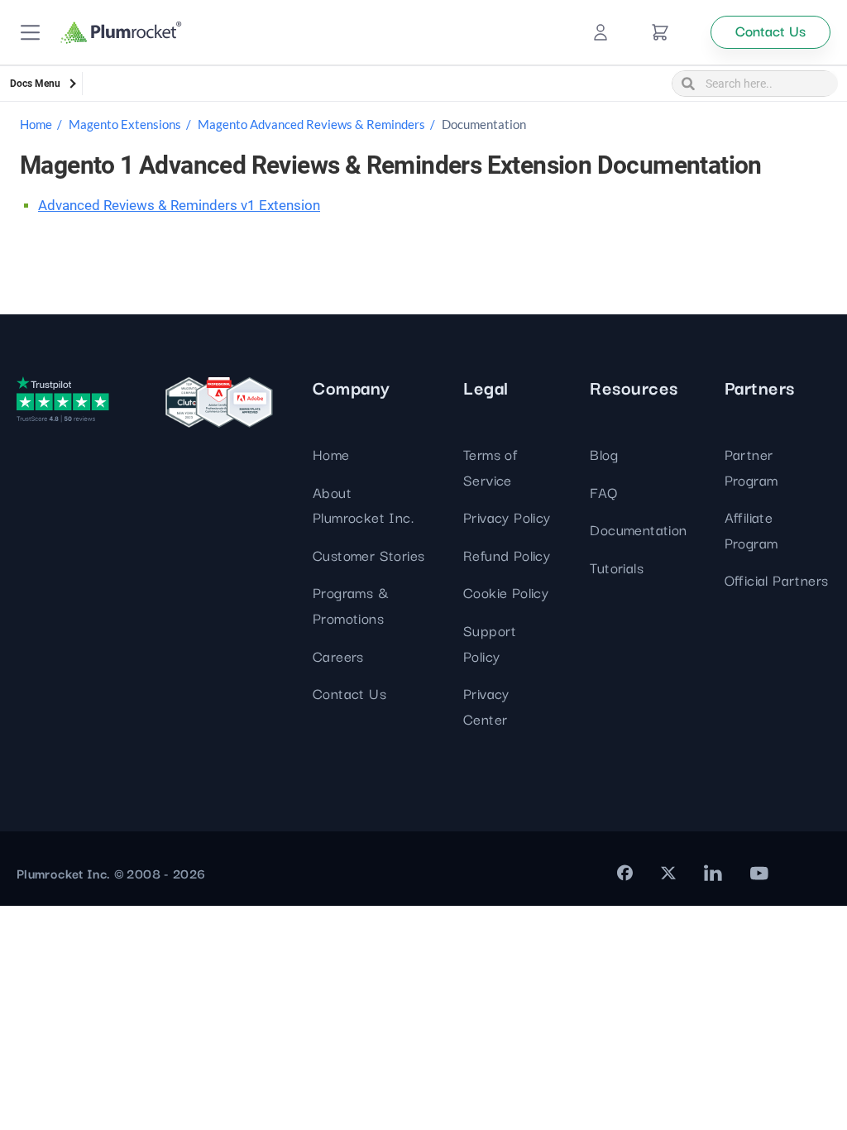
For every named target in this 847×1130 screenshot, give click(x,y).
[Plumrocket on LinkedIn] (713, 872)
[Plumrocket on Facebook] (625, 872)
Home (36, 124)
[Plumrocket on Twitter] (668, 872)
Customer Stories (368, 554)
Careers (338, 655)
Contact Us (349, 693)
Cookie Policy (505, 592)
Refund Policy (506, 554)
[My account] (600, 32)
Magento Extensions (125, 124)
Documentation (638, 529)
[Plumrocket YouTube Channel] (759, 872)
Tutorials (617, 567)
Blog (604, 454)
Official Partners (777, 579)
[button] (30, 32)
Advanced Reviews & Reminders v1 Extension (179, 205)
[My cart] (660, 32)
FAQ (603, 492)
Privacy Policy (507, 516)
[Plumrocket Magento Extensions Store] (121, 33)
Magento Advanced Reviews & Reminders (311, 124)
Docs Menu (35, 83)
